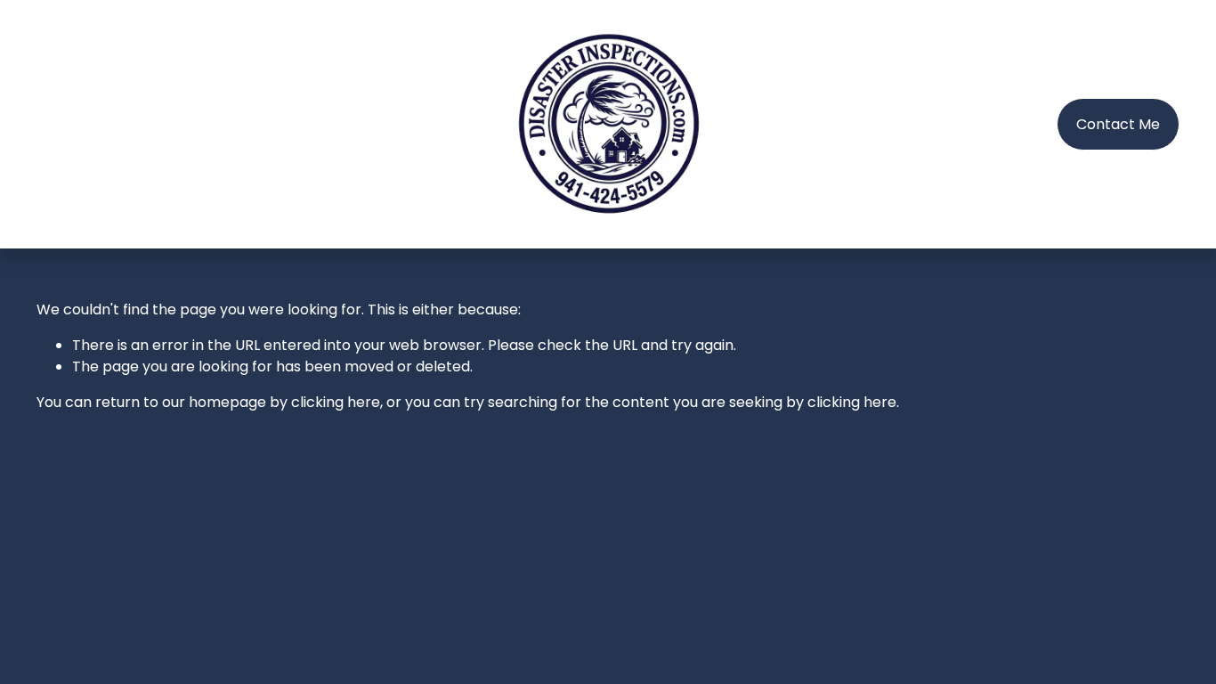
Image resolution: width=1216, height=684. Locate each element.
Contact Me (1118, 124)
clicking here (335, 402)
